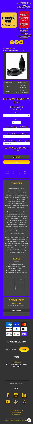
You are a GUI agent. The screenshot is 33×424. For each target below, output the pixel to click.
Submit (24, 349)
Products (11, 48)
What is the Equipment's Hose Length (15, 141)
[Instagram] (16, 395)
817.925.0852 (27, 35)
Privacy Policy (16, 414)
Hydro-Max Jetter (16, 420)
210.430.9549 (24, 33)
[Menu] (12, 42)
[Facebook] (8, 395)
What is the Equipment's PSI (15, 134)
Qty (16, 120)
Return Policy (16, 412)
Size (16, 113)
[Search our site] (21, 42)
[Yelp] (16, 402)
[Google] (24, 402)
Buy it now (16, 162)
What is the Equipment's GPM (15, 127)
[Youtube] (8, 402)
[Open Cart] (16, 42)
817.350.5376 (24, 38)
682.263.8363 (24, 30)
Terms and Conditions (16, 410)
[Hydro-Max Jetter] (9, 20)
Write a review (16, 310)
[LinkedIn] (24, 395)
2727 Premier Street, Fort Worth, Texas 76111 (16, 364)
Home (5, 48)
